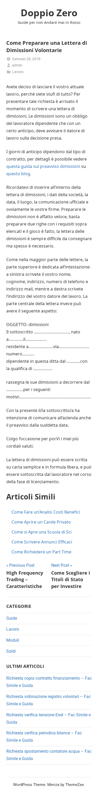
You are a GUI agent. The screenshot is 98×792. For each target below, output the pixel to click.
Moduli (12, 640)
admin (17, 65)
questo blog (18, 174)
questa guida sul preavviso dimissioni (43, 166)
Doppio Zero (49, 12)
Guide (11, 618)
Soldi (11, 651)
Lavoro (18, 72)
